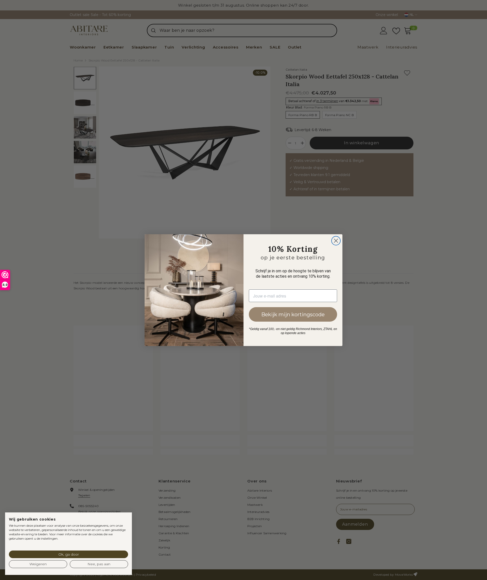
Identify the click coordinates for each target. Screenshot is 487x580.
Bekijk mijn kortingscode (293, 314)
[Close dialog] (336, 240)
